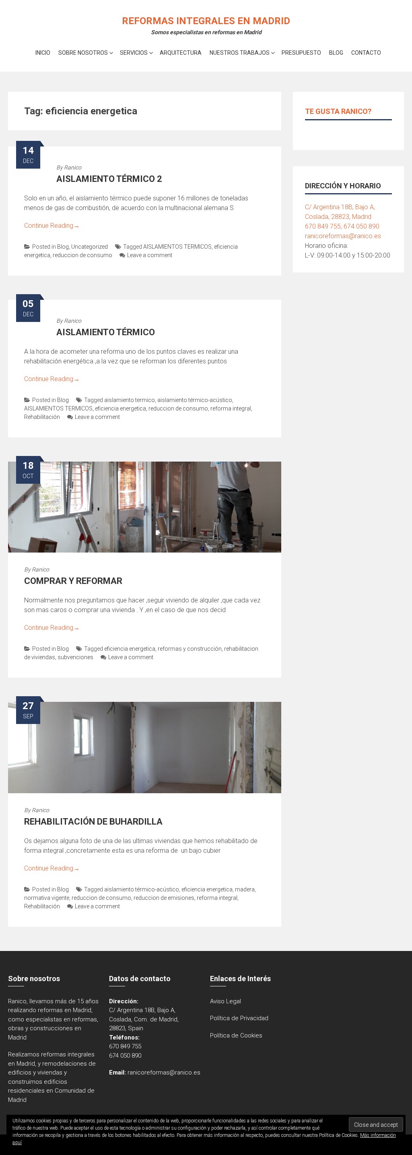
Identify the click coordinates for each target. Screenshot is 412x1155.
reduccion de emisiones (164, 898)
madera (245, 889)
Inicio (42, 53)
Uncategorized (89, 246)
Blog (336, 53)
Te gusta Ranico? (338, 111)
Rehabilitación (42, 417)
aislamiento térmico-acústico (194, 400)
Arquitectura (181, 53)
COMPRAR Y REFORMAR (73, 581)
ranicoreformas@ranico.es (343, 236)
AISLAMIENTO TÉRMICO (105, 332)
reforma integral (230, 408)
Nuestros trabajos (240, 53)
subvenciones (75, 657)
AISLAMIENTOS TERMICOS (177, 246)
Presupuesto (301, 53)
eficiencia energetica (120, 408)
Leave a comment (149, 255)
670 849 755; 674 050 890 (342, 226)
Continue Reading (52, 225)
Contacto (366, 53)
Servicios (134, 53)
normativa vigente (46, 898)
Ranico (72, 167)
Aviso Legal (225, 1001)
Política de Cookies (236, 1035)
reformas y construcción (190, 649)
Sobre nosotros (83, 53)
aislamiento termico (129, 400)
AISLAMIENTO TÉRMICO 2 (109, 179)
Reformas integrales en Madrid (206, 21)
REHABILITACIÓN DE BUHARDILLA (93, 822)
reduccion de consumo (82, 255)
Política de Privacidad (239, 1018)
